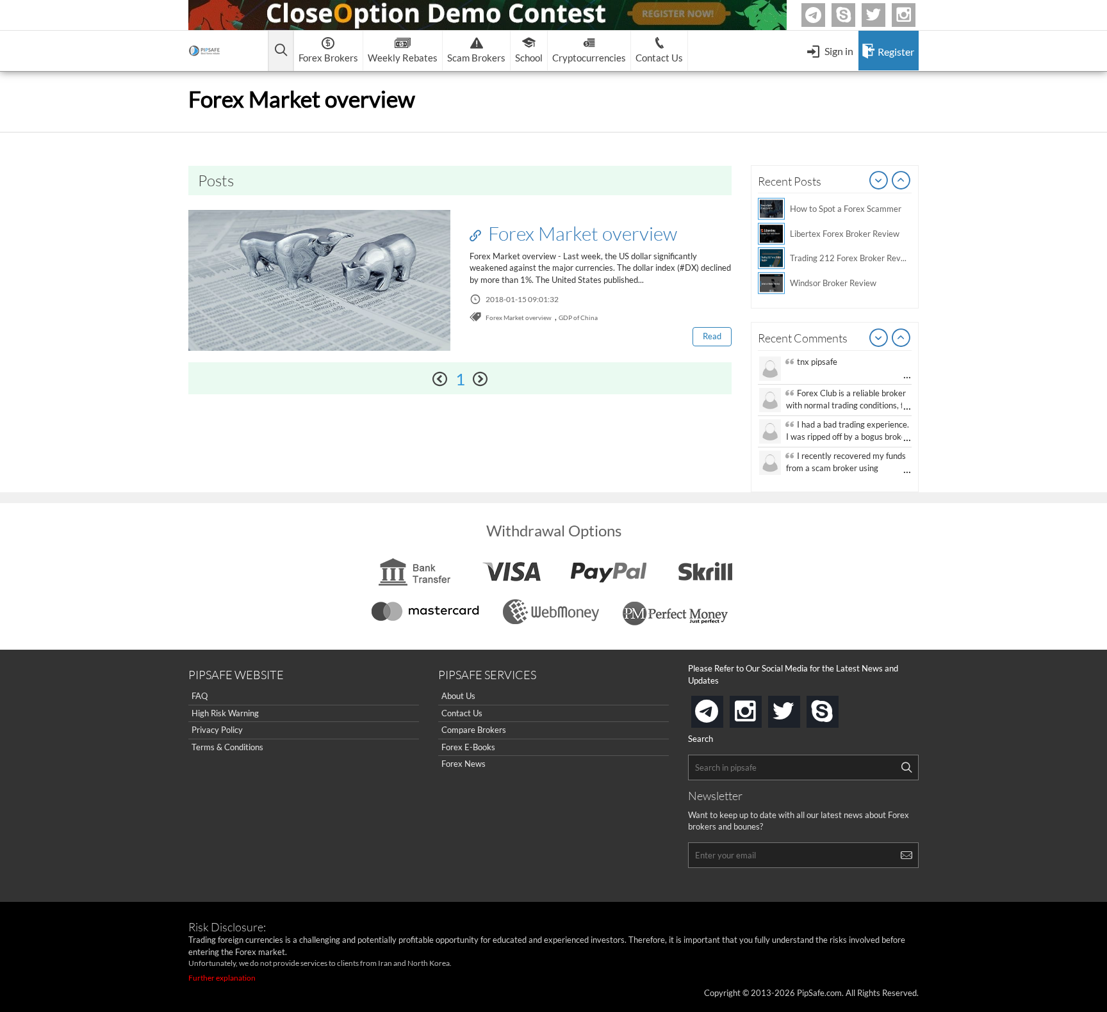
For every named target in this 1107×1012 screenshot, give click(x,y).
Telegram (823, 17)
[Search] (906, 767)
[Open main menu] (281, 51)
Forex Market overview (580, 233)
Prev (879, 181)
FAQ (200, 696)
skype (836, 708)
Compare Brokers (473, 730)
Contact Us (461, 713)
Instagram (913, 15)
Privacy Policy (217, 730)
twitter (883, 15)
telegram (720, 710)
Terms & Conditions (227, 747)
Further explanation (222, 978)
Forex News (463, 764)
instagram (759, 708)
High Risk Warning (225, 713)
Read (712, 336)
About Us (458, 696)
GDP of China (578, 317)
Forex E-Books (468, 747)
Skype (853, 15)
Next (901, 181)
